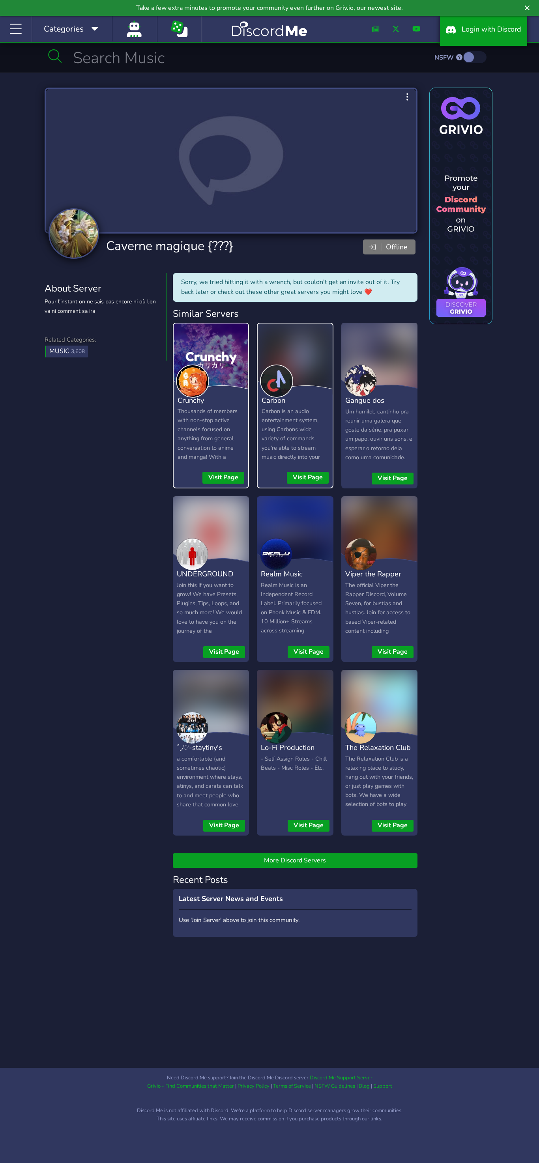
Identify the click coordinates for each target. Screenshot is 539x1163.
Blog (364, 1086)
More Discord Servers (295, 860)
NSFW (444, 57)
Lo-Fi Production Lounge (287, 753)
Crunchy (191, 400)
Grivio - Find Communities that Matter (190, 1086)
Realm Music (282, 574)
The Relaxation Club (378, 747)
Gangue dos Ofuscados (364, 406)
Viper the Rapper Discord (373, 579)
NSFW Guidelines (334, 1086)
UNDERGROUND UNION (205, 579)
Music (67, 351)
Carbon (273, 400)
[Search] (55, 56)
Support (382, 1086)
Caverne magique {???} (169, 245)
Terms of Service (292, 1086)
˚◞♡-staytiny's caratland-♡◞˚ (200, 753)
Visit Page (223, 477)
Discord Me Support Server (341, 1077)
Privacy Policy (254, 1086)
